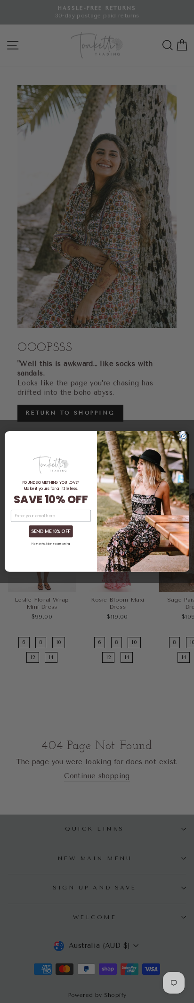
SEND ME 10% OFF (50, 531)
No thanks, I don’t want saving (51, 543)
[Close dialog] (183, 436)
